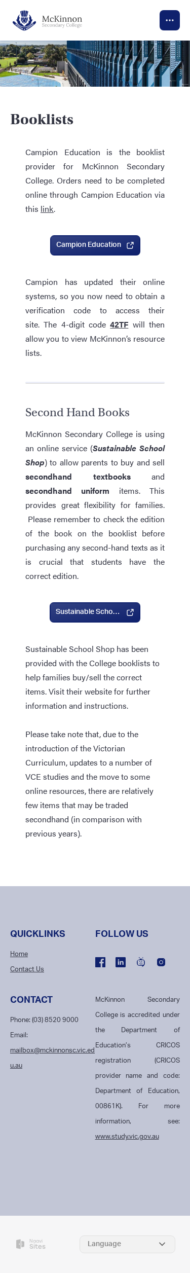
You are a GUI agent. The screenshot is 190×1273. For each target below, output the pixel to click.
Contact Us (27, 969)
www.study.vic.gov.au (127, 1137)
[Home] (53, 20)
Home (19, 954)
